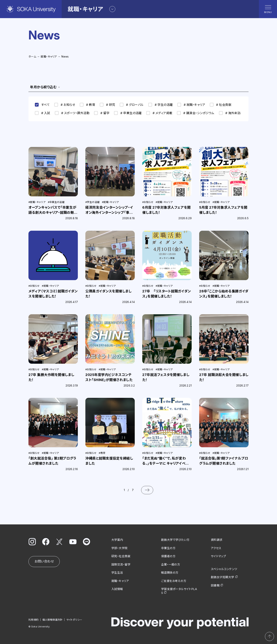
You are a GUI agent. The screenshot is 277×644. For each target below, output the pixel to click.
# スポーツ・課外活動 (75, 113)
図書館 (215, 585)
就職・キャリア (49, 56)
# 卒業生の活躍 (131, 113)
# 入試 (45, 113)
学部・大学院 (119, 548)
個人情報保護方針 (52, 619)
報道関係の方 (169, 572)
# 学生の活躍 (164, 105)
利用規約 (33, 619)
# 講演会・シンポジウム (198, 113)
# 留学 (104, 113)
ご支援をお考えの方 (173, 581)
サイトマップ (218, 556)
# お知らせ (68, 105)
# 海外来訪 (233, 113)
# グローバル (135, 105)
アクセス (216, 548)
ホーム (32, 56)
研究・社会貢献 (120, 556)
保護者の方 (168, 556)
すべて (45, 105)
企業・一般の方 (170, 564)
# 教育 (90, 105)
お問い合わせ (44, 561)
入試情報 (117, 589)
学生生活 (117, 572)
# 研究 (110, 105)
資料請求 (217, 540)
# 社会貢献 (223, 105)
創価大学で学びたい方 (175, 540)
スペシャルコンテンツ (224, 569)
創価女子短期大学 (222, 577)
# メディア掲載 (162, 113)
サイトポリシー (74, 619)
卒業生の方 (168, 548)
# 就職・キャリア (194, 105)
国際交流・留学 (120, 564)
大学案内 (117, 540)
